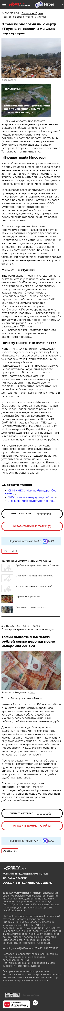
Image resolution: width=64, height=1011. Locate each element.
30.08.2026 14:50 (10, 626)
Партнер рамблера (31, 995)
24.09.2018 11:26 (10, 13)
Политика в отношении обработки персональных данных (24, 958)
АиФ (32, 692)
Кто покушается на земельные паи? (34, 586)
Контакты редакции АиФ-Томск (25, 873)
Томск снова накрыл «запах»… (31, 607)
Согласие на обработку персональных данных (30, 953)
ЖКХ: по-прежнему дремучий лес (31, 497)
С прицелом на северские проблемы (34, 575)
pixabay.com (8, 79)
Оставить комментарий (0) (32, 526)
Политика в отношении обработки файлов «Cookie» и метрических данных (29, 964)
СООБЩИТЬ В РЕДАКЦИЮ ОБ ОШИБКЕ (27, 882)
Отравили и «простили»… (28, 596)
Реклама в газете (15, 878)
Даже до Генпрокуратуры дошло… (31, 500)
